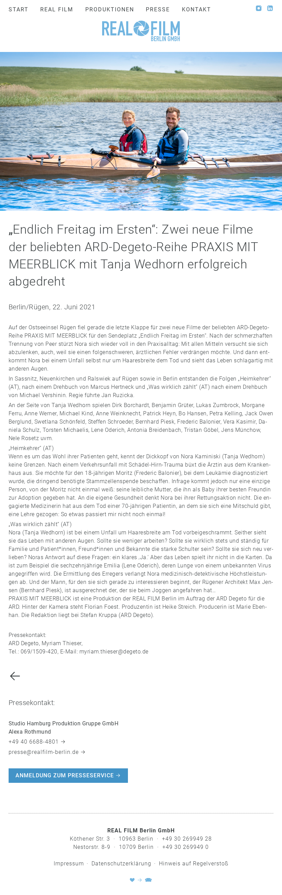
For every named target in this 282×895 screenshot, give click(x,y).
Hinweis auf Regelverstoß (193, 863)
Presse (158, 9)
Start (19, 9)
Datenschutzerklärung (121, 863)
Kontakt (196, 9)
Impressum (69, 863)
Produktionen (109, 9)
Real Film (56, 9)
